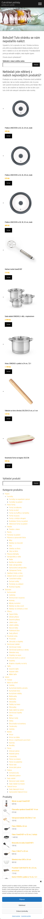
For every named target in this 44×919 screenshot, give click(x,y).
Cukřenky (12, 595)
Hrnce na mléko (14, 737)
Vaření (7, 677)
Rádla (11, 559)
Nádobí (9, 732)
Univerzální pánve (15, 767)
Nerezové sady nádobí (16, 781)
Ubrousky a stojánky (16, 642)
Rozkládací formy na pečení (18, 521)
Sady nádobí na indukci (17, 784)
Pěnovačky (12, 707)
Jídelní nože (13, 622)
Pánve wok (12, 765)
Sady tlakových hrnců (16, 789)
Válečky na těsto (14, 549)
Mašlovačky (13, 696)
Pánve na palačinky (15, 762)
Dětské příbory (14, 617)
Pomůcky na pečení (13, 535)
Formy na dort (14, 510)
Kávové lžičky (13, 628)
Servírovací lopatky (15, 713)
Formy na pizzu (14, 516)
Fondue (9, 680)
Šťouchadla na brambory (17, 724)
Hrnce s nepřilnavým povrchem (19, 740)
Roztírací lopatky (14, 587)
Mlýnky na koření (14, 603)
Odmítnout (22, 905)
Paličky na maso (14, 704)
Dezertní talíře (14, 669)
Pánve (9, 748)
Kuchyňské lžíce (14, 691)
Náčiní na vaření (12, 683)
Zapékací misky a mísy (14, 573)
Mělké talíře (13, 674)
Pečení (7, 494)
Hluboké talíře (13, 672)
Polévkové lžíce (14, 631)
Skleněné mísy (14, 652)
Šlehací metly (13, 718)
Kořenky (12, 600)
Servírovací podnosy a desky (19, 650)
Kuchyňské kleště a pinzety (18, 688)
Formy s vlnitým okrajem (17, 518)
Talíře (9, 666)
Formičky (10, 496)
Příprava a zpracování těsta (16, 538)
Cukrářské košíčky (15, 579)
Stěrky (11, 721)
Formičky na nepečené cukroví (19, 499)
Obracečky (12, 702)
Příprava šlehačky (13, 554)
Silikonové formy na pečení (18, 524)
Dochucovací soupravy (17, 598)
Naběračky (12, 699)
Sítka (10, 715)
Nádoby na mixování (16, 543)
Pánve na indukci (15, 759)
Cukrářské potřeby (26, 916)
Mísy (10, 540)
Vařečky (12, 729)
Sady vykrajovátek (15, 565)
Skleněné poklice (15, 776)
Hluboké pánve (14, 754)
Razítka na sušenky (15, 562)
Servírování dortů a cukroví (16, 658)
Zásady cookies (16, 916)
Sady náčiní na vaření (16, 710)
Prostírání (12, 639)
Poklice (9, 770)
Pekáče (9, 527)
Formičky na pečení (15, 502)
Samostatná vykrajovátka (17, 568)
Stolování (8, 590)
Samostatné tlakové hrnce (18, 792)
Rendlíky (12, 745)
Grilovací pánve (14, 751)
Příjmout (22, 899)
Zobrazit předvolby (22, 911)
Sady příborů (13, 633)
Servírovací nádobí (13, 644)
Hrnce (11, 735)
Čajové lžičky (13, 614)
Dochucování (11, 592)
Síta (10, 546)
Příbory (9, 611)
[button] (41, 881)
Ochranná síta (14, 773)
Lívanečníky (13, 756)
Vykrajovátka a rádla (14, 557)
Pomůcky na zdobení (16, 584)
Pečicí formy (11, 505)
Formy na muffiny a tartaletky (19, 513)
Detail (8, 136)
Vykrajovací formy (15, 570)
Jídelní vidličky (14, 625)
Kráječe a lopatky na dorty (18, 663)
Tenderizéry (13, 726)
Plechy (9, 532)
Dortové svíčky (14, 581)
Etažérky (12, 661)
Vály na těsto (13, 551)
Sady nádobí (11, 778)
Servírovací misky (15, 647)
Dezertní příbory (14, 620)
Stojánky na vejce (15, 655)
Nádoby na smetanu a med (18, 609)
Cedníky (11, 685)
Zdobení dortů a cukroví (15, 576)
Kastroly (12, 743)
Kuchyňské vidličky (15, 693)
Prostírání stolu (12, 636)
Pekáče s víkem (14, 529)
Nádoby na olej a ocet (16, 606)
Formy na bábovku (15, 507)
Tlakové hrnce (12, 786)
